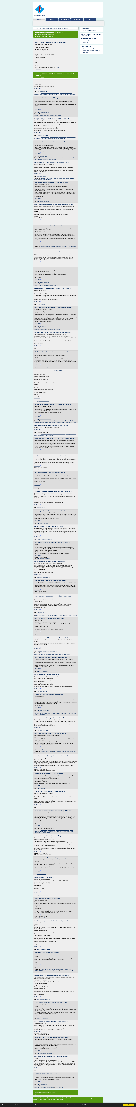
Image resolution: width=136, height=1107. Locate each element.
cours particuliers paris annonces (62, 652)
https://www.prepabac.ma (43, 282)
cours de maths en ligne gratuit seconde (58, 113)
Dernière (53, 1092)
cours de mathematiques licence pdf (44, 752)
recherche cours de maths (69, 94)
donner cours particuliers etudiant (53, 422)
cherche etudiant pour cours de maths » (45, 40)
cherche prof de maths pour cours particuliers (91, 51)
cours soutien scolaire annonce (47, 1087)
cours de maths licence (49, 435)
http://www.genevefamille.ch (43, 999)
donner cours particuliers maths (48, 420)
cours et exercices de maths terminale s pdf (68, 614)
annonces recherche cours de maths (41, 94)
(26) (91, 41)
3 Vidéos (42, 77)
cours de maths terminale (45, 179)
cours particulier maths (41, 714)
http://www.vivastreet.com (43, 917)
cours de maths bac (38, 285)
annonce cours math (59, 1087)
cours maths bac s (54, 283)
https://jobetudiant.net (42, 91)
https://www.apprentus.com (43, 634)
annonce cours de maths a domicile (61, 1085)
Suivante (49, 1092)
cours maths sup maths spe (46, 434)
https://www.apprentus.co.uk (43, 577)
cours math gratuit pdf (45, 113)
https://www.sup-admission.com (44, 452)
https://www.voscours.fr (42, 691)
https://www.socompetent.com (44, 419)
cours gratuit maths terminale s (42, 329)
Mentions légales (42, 1098)
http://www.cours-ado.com (43, 201)
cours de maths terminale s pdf (56, 327)
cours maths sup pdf (65, 751)
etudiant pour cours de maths (55, 94)
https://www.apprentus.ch (43, 523)
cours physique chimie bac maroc (50, 285)
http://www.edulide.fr (41, 1070)
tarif (90, 19)
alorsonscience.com (41, 874)
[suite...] (58, 67)
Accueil (36, 22)
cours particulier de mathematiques (51, 713)
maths (39, 19)
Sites (48, 22)
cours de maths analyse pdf (41, 115)
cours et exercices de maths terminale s (50, 614)
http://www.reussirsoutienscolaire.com (45, 1053)
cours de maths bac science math (66, 283)
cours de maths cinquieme (45, 246)
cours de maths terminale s (55, 329)
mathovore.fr (40, 749)
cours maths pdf (66, 157)
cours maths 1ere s (45, 327)
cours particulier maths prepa (62, 420)
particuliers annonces (77, 20)
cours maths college (39, 247)
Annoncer (79, 22)
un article (72, 22)
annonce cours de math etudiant (66, 93)
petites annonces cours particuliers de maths (49, 712)
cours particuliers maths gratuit (54, 115)
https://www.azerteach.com (43, 710)
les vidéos (44, 36)
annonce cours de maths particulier (62, 654)
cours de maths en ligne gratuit (58, 138)
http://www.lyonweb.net (42, 1084)
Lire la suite (37, 88)
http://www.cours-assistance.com (44, 539)
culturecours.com (41, 304)
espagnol (52, 19)
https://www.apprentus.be (43, 367)
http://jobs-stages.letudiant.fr (43, 949)
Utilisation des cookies (70, 1098)
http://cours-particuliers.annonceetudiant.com (47, 651)
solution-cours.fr (40, 264)
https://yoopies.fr (41, 967)
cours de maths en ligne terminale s (56, 615)
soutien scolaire (64, 19)
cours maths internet (72, 246)
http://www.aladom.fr (41, 788)
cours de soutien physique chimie (67, 970)
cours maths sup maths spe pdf (46, 751)
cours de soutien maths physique (51, 970)
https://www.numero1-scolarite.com (45, 348)
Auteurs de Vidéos (56, 22)
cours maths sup (41, 435)
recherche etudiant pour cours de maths (50, 93)
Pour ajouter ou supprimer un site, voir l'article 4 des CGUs (48, 1099)
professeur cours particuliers (58, 831)
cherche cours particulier (88, 38)
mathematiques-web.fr (42, 156)
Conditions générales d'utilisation (55, 1098)
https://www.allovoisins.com (43, 401)
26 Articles (38, 69)
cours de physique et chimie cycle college (42, 972)
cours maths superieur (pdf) (56, 246)
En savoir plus (91, 1105)
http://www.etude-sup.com (43, 112)
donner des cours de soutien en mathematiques (52, 969)
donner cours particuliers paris (69, 422)
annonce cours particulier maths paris (48, 652)
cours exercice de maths (47, 157)
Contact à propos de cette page (84, 1098)
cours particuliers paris (49, 654)
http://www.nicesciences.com (43, 558)
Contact (85, 22)
